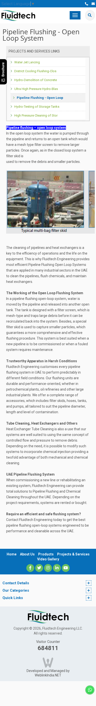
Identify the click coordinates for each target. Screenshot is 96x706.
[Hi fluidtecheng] (90, 689)
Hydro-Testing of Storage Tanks (36, 106)
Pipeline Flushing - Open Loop (40, 98)
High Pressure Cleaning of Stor (36, 115)
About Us (27, 554)
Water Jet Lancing (27, 62)
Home (11, 554)
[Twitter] (39, 568)
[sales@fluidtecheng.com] (93, 3)
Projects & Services (73, 554)
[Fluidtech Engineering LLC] (18, 15)
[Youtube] (66, 568)
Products (46, 554)
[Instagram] (48, 568)
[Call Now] (86, 3)
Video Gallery (48, 559)
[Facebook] (30, 568)
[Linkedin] (57, 568)
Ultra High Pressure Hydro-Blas (36, 89)
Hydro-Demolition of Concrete (35, 80)
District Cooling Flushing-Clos (35, 71)
